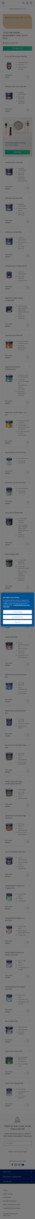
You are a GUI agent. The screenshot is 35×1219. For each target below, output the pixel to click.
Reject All (17, 622)
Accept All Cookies (17, 617)
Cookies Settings (17, 612)
